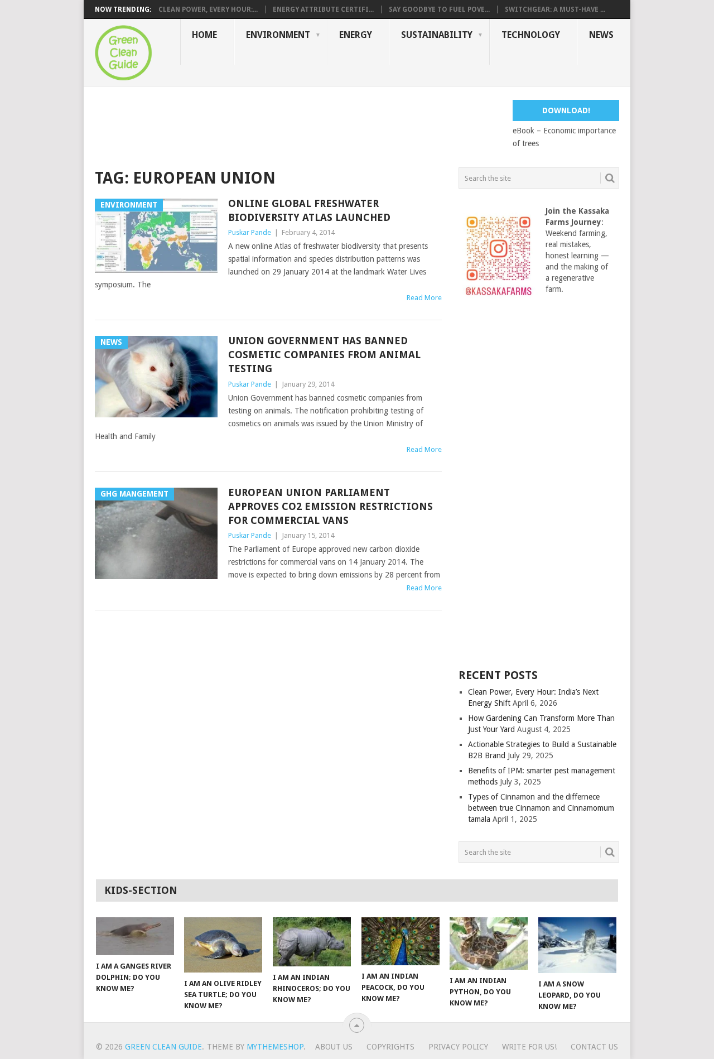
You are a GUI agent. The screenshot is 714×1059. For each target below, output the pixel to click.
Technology (530, 35)
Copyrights (390, 1046)
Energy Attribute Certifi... (323, 9)
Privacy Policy (458, 1046)
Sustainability (436, 35)
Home (204, 35)
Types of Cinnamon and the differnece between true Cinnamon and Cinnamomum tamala (541, 808)
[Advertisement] (298, 125)
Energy (355, 35)
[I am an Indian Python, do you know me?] (489, 943)
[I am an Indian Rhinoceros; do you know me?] (312, 941)
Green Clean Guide (163, 1046)
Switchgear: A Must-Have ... (555, 9)
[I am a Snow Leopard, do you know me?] (577, 945)
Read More (424, 297)
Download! (566, 110)
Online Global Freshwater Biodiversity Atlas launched (309, 210)
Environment (278, 35)
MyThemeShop (275, 1046)
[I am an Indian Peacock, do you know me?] (400, 941)
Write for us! (529, 1046)
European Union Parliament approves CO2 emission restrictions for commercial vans (330, 506)
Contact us (594, 1046)
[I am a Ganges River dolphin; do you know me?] (135, 936)
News (601, 35)
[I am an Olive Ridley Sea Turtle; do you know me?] (223, 945)
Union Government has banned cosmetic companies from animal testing (324, 354)
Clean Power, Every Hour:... (208, 9)
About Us (334, 1046)
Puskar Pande (249, 232)
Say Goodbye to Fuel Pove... (439, 9)
